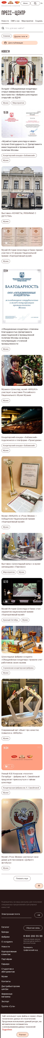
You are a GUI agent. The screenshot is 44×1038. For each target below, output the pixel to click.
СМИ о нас (15, 21)
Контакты (6, 981)
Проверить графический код (30, 948)
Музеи (4, 976)
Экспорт (5, 1001)
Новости (5, 946)
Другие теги (19, 36)
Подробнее (7, 1029)
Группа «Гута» (8, 1006)
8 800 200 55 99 (32, 936)
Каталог (5, 927)
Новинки (6, 36)
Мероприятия (27, 21)
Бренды (5, 932)
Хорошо (22, 1034)
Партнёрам (6, 959)
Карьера (5, 964)
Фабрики (5, 937)
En (42, 3)
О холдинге (7, 941)
